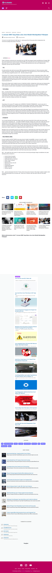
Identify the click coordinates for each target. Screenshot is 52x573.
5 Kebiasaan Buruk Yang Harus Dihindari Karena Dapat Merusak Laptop (44, 213)
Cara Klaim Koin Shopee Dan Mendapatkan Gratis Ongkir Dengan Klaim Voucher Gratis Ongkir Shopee (32, 228)
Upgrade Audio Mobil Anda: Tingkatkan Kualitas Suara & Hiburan (18, 453)
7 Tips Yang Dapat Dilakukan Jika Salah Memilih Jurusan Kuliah (31, 213)
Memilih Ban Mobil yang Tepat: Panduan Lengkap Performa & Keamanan (20, 492)
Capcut (15, 443)
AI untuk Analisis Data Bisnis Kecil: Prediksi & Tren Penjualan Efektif (19, 479)
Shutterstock (4, 446)
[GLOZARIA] (8, 2)
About (16, 568)
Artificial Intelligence (8, 443)
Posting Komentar (21, 37)
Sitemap (19, 568)
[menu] (6, 8)
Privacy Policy (27, 568)
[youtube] (45, 3)
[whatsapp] (16, 197)
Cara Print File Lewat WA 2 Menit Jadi (23, 278)
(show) (9, 58)
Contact (23, 568)
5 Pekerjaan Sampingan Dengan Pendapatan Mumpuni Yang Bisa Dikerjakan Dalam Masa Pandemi (7, 228)
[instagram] (48, 3)
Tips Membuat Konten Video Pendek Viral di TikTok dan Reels (18, 466)
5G (2, 443)
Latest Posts (2, 518)
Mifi (39, 443)
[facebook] (42, 3)
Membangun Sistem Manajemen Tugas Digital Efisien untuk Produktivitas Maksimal (22, 499)
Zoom (10, 446)
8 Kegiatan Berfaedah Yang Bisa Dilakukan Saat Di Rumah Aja (7, 213)
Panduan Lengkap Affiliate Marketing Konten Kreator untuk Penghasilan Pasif (21, 512)
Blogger (31, 571)
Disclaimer (33, 568)
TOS (36, 568)
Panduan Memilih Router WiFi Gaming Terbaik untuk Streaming (18, 460)
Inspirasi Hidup (27, 443)
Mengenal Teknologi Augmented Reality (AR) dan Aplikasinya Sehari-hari (20, 473)
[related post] (7, 207)
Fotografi (21, 443)
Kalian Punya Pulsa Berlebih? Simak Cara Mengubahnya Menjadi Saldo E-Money (18, 213)
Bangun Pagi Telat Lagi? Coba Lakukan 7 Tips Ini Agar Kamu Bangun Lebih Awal (19, 227)
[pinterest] (20, 197)
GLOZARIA (23, 571)
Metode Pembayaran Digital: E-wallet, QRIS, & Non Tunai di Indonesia (19, 486)
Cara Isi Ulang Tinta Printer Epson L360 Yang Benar (26, 407)
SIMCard (43, 443)
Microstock (34, 443)
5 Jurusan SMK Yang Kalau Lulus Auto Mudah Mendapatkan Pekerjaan (44, 226)
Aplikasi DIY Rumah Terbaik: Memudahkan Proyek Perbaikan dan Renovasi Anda (21, 506)
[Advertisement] (26, 21)
